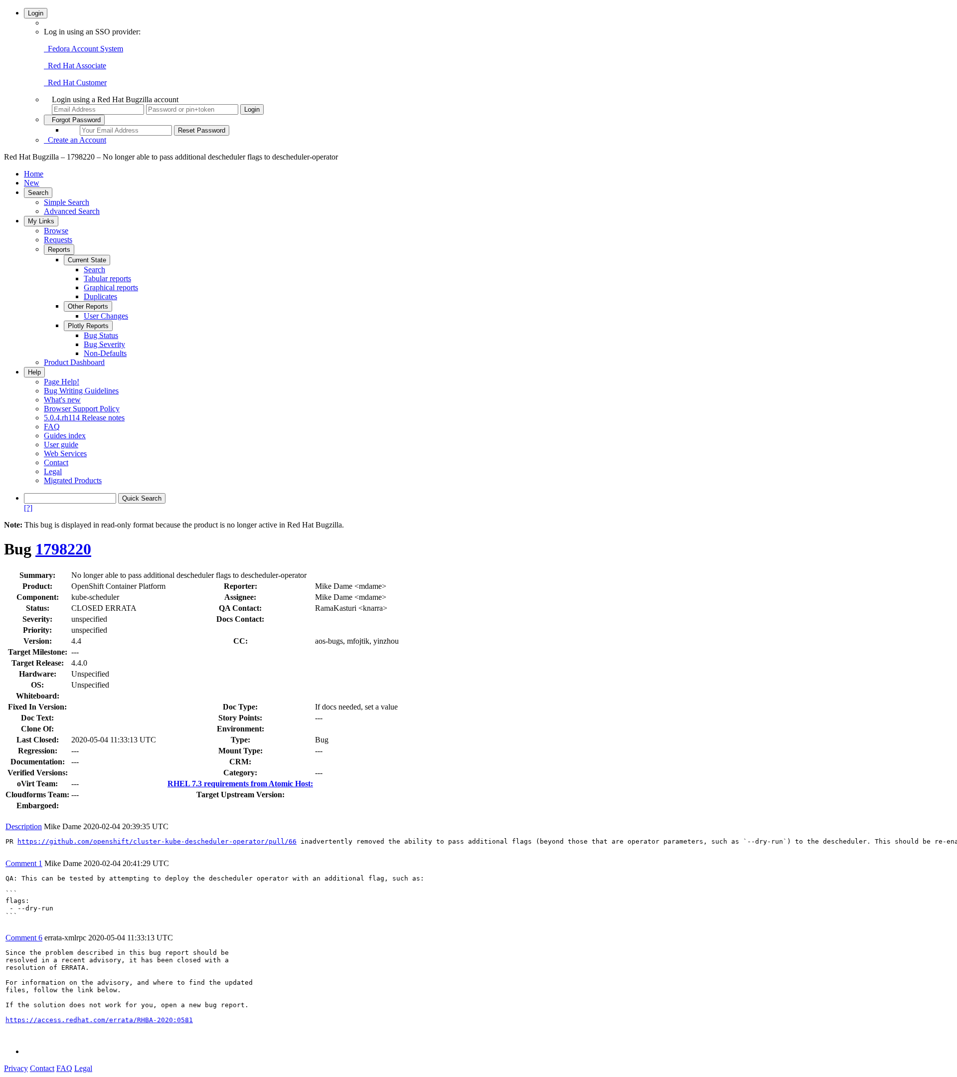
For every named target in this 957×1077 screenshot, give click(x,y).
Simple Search (66, 202)
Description (23, 826)
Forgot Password (74, 120)
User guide (61, 444)
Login (35, 13)
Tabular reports (107, 278)
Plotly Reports (88, 326)
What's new (62, 399)
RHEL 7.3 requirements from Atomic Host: (240, 783)
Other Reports (88, 306)
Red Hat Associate (75, 65)
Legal (53, 471)
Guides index (65, 435)
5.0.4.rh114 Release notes (84, 417)
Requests (58, 239)
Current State (87, 260)
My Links (41, 221)
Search (38, 192)
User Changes (106, 316)
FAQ (52, 426)
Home (33, 174)
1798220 (63, 549)
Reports (59, 249)
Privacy (16, 1068)
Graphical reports (111, 287)
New (31, 183)
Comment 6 (23, 937)
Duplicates (100, 296)
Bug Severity (104, 344)
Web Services (65, 453)
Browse (56, 230)
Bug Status (101, 335)
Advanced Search (72, 211)
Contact (56, 462)
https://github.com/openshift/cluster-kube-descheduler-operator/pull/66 (157, 841)
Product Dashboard (74, 362)
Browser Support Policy (82, 408)
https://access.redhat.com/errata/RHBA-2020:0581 (99, 1020)
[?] (28, 508)
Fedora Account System (83, 48)
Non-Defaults (105, 353)
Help (34, 372)
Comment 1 (23, 863)
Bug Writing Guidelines (81, 390)
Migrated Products (73, 480)
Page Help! (61, 381)
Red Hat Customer (75, 82)
